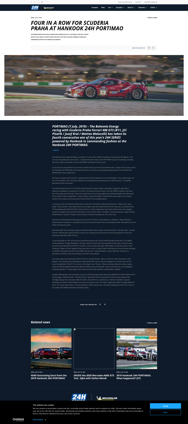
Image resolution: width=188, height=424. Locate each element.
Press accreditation (125, 2)
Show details (38, 420)
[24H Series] (42, 7)
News (103, 7)
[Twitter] (35, 2)
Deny (165, 412)
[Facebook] (31, 2)
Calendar (94, 7)
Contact (138, 2)
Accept (165, 406)
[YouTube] (42, 2)
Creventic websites (150, 2)
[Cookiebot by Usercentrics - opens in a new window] (18, 419)
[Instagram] (38, 2)
